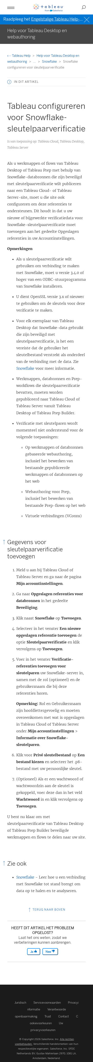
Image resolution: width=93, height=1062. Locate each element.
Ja (32, 951)
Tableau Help (21, 56)
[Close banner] (87, 19)
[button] (9, 82)
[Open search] (84, 7)
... (35, 62)
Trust (47, 1016)
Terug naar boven (48, 909)
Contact (63, 1016)
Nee (49, 951)
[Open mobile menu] (10, 7)
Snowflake (50, 62)
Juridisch (20, 1002)
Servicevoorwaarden (47, 1002)
